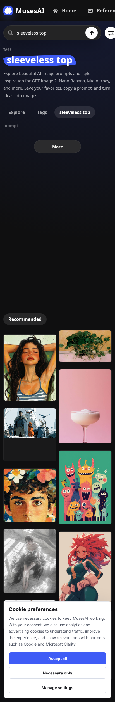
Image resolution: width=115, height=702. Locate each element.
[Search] (91, 33)
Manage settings (57, 687)
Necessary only (57, 673)
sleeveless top (74, 112)
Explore (16, 112)
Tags (42, 112)
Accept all (57, 658)
